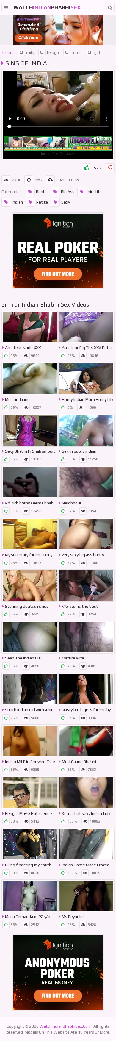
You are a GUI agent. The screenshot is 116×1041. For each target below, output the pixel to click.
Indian (17, 202)
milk (30, 52)
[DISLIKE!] (110, 167)
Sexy (65, 202)
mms (76, 52)
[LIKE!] (86, 167)
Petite (42, 202)
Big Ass (67, 191)
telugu (53, 52)
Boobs (42, 191)
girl (97, 52)
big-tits (95, 191)
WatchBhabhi (47, 7)
